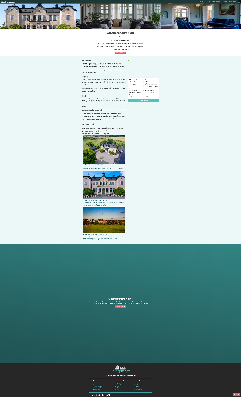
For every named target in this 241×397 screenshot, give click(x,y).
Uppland (120, 36)
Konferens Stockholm (98, 386)
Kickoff (116, 387)
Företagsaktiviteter (119, 383)
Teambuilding (117, 389)
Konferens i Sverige (98, 384)
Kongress (224, 1)
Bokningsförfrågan (120, 52)
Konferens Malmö (97, 389)
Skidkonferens (139, 389)
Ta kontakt (236, 394)
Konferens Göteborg (98, 387)
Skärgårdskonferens (140, 383)
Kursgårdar (138, 387)
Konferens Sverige (205, 1)
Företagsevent (216, 1)
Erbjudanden (233, 1)
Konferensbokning (97, 383)
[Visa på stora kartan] (128, 60)
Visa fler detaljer (143, 100)
